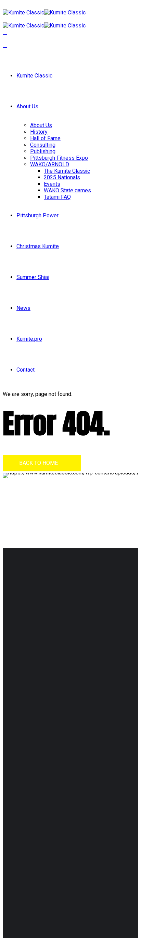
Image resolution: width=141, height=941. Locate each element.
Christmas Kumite (37, 246)
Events (52, 184)
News (23, 308)
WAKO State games (67, 190)
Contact (25, 369)
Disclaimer (21, 668)
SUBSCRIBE (24, 867)
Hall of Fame (45, 138)
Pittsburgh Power (37, 215)
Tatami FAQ (57, 197)
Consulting (42, 145)
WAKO (31, 729)
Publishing (42, 151)
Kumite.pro (29, 339)
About (30, 716)
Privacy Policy (52, 668)
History (39, 132)
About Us (27, 106)
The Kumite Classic (67, 171)
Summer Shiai (32, 277)
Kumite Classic (34, 75)
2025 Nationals (62, 177)
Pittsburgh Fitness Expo (59, 158)
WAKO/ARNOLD (49, 164)
